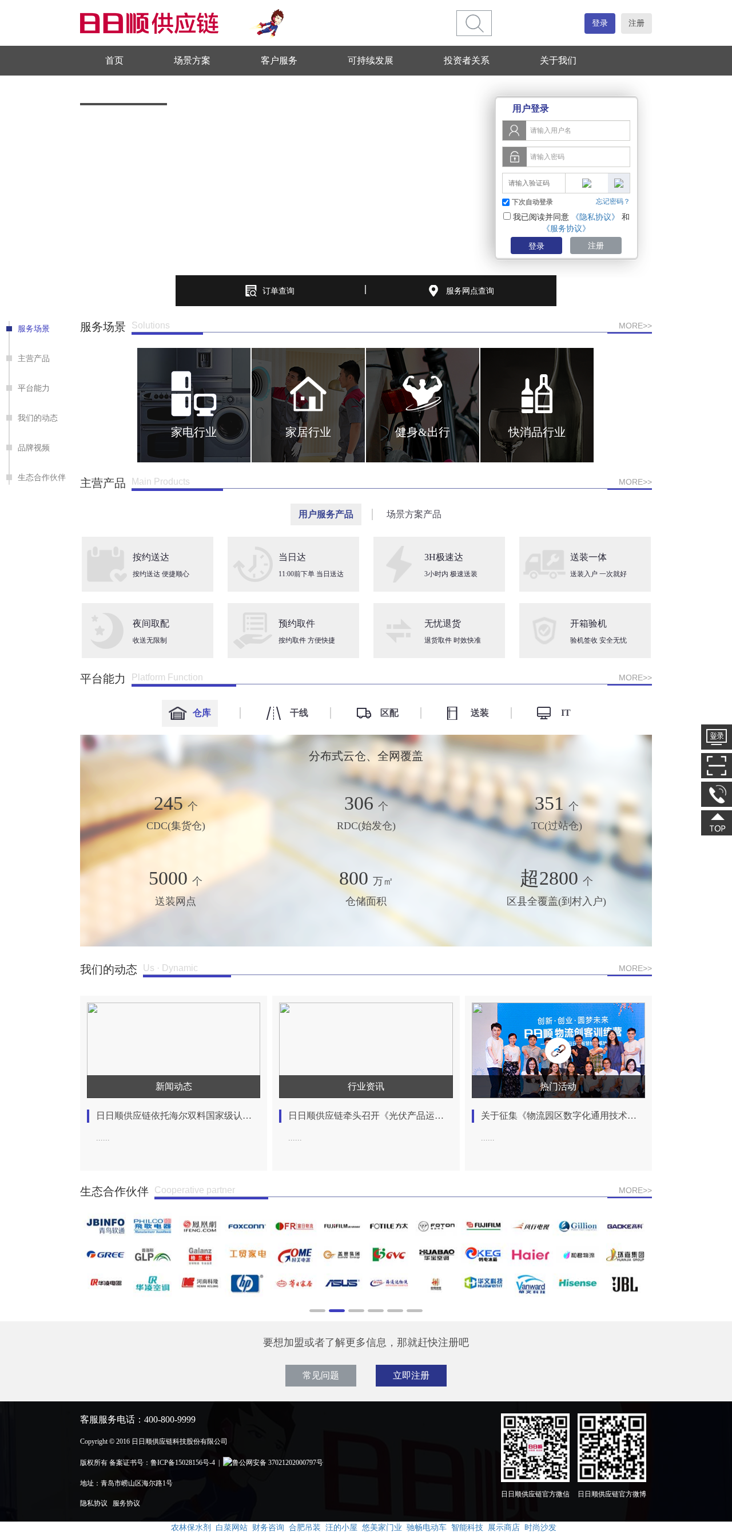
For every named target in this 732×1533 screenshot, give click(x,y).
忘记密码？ (613, 201)
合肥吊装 (305, 1527)
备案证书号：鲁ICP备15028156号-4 (162, 1463)
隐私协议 (94, 1503)
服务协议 (126, 1503)
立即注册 (411, 1375)
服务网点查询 (470, 290)
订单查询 (278, 290)
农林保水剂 (191, 1527)
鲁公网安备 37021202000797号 (277, 1463)
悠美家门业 (382, 1527)
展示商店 (504, 1527)
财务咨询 (268, 1527)
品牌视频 (34, 447)
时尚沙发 (540, 1527)
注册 (636, 23)
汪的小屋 (341, 1527)
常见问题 (321, 1375)
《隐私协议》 (595, 216)
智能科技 (467, 1527)
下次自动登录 (532, 202)
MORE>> (635, 325)
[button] (91, 405)
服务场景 (34, 328)
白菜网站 (232, 1527)
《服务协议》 (566, 228)
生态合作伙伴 (42, 477)
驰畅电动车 (427, 1527)
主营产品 (34, 358)
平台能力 (34, 388)
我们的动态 (38, 417)
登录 (600, 23)
